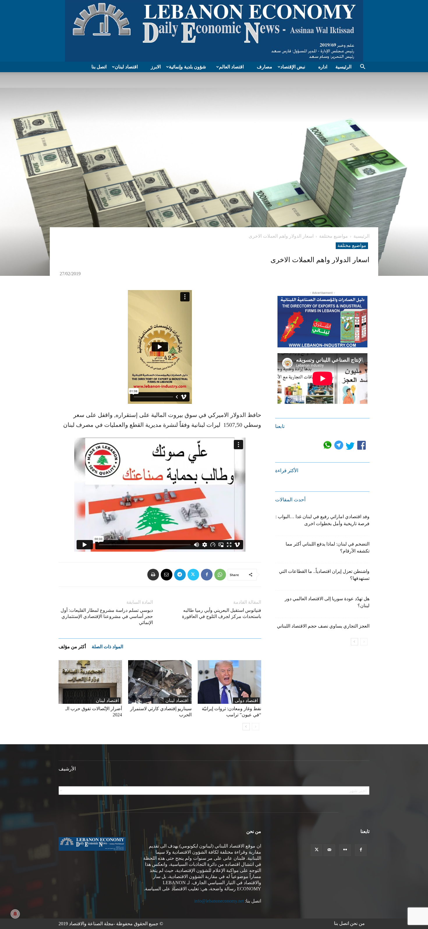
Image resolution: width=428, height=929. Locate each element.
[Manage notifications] (15, 914)
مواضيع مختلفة (333, 236)
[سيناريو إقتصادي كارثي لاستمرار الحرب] (160, 682)
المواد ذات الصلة (107, 646)
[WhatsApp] (220, 574)
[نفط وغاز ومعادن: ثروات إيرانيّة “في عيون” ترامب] (229, 682)
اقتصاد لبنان (126, 66)
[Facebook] (207, 574)
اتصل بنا (99, 66)
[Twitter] (193, 574)
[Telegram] (180, 574)
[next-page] (246, 726)
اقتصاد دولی (246, 700)
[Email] (166, 574)
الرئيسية (343, 66)
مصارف (264, 66)
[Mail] (329, 850)
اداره (322, 66)
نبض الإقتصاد (292, 66)
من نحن (357, 923)
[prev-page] (255, 726)
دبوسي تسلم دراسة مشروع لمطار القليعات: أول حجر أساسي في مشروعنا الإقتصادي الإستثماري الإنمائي (107, 616)
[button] (362, 67)
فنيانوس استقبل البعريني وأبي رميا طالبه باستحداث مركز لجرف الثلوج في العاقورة (221, 613)
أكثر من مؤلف (72, 646)
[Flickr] (345, 850)
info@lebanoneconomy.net (219, 900)
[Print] (153, 574)
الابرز (156, 66)
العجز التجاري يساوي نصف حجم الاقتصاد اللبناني (323, 626)
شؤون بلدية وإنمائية (187, 66)
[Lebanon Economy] (214, 31)
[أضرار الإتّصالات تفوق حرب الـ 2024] (90, 682)
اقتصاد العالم (231, 66)
